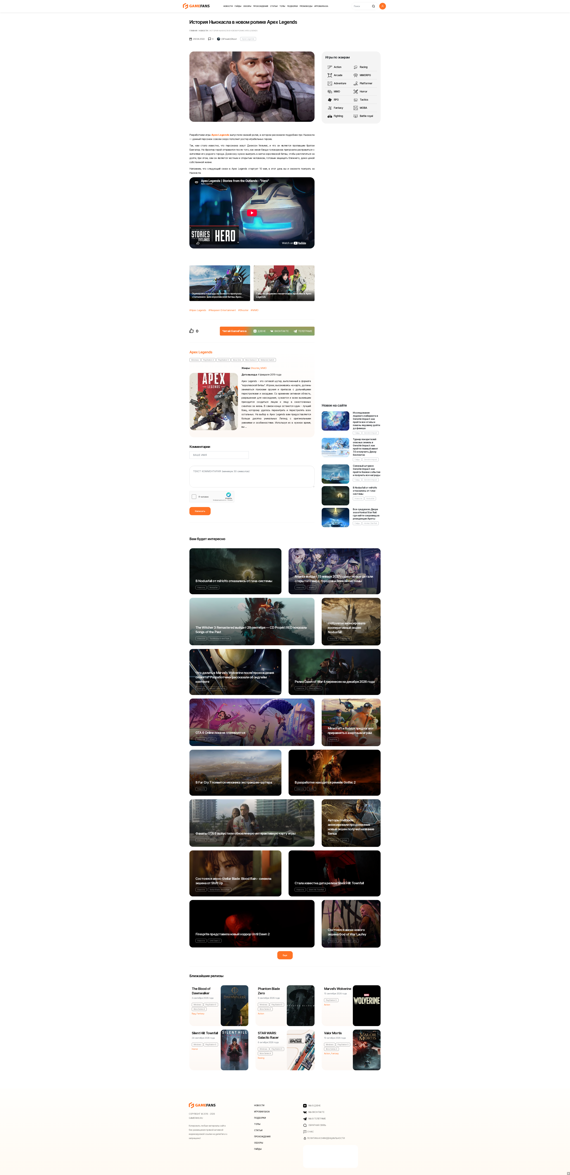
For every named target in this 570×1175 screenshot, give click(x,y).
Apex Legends (248, 39)
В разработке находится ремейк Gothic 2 (325, 782)
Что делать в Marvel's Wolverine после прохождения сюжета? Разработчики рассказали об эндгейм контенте (234, 677)
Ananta (311, 587)
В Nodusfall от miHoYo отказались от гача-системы (365, 490)
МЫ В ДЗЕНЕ (314, 1105)
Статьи (274, 6)
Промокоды (306, 6)
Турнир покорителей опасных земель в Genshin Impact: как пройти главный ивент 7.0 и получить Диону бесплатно (365, 447)
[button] (382, 6)
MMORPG (365, 75)
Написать (200, 511)
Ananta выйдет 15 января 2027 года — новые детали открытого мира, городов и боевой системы (334, 579)
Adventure (339, 83)
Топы (282, 6)
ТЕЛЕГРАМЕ (305, 331)
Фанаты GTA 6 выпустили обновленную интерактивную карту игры (245, 833)
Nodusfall (370, 498)
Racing (363, 67)
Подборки (292, 6)
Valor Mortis (333, 1033)
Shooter (244, 310)
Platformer (365, 83)
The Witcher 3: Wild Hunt (219, 638)
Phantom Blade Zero (269, 991)
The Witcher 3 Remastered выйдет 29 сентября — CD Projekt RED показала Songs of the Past (251, 630)
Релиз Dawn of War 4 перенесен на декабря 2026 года (335, 682)
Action (337, 67)
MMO (255, 310)
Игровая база (321, 6)
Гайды (238, 6)
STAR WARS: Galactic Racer (268, 1035)
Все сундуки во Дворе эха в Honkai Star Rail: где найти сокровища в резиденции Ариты (366, 514)
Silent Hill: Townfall (316, 890)
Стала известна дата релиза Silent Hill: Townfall (329, 883)
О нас (310, 1131)
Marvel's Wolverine (217, 688)
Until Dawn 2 (215, 941)
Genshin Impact (370, 433)
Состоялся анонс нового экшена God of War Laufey (347, 932)
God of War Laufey (349, 941)
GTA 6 (212, 739)
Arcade (337, 75)
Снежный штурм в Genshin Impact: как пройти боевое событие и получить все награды (366, 470)
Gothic (311, 789)
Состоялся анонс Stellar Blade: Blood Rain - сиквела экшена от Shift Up (233, 881)
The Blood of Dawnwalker (201, 991)
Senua (344, 840)
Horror (363, 91)
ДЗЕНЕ (262, 331)
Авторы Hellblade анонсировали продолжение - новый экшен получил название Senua (351, 826)
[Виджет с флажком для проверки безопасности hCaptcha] (211, 496)
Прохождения (260, 6)
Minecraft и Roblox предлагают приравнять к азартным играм (351, 730)
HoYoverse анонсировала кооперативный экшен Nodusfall (346, 627)
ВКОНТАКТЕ (281, 331)
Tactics (363, 99)
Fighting (338, 115)
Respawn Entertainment (223, 310)
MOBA (363, 107)
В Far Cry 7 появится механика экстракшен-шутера (233, 782)
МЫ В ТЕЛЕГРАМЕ (317, 1118)
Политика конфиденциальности (326, 1138)
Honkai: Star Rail (370, 523)
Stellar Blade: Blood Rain (220, 890)
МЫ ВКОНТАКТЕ (316, 1112)
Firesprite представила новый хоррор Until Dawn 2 (232, 934)
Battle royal (366, 115)
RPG (336, 99)
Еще (285, 955)
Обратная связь (317, 1125)
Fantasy (338, 107)
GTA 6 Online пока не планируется (220, 733)
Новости (228, 6)
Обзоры (247, 6)
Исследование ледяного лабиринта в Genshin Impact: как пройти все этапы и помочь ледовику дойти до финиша (366, 420)
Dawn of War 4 (314, 688)
